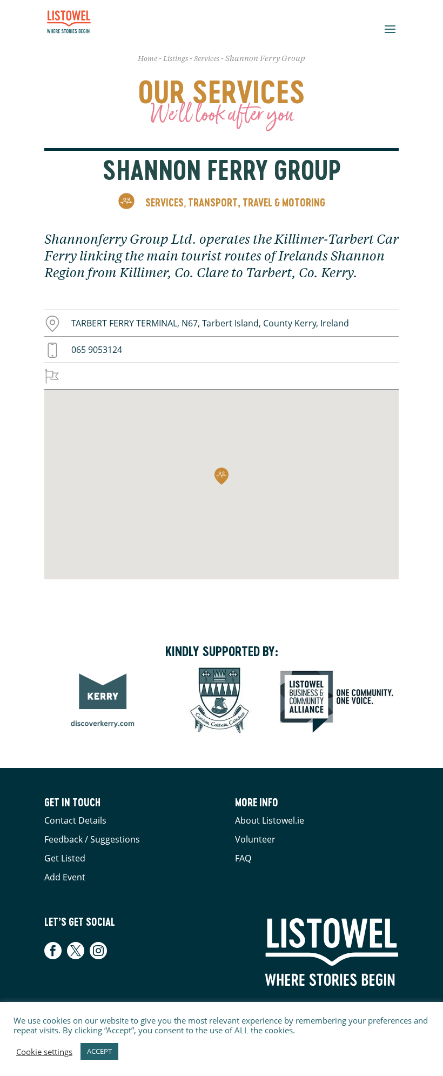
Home (147, 59)
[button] (221, 476)
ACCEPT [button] (99, 1051)
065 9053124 (96, 350)
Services (206, 59)
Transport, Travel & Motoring (256, 202)
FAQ (243, 858)
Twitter (75, 950)
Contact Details (75, 820)
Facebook (54, 950)
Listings (175, 59)
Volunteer (255, 839)
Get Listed (64, 858)
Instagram (98, 950)
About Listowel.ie (269, 820)
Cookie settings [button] (44, 1052)
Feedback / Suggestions (92, 839)
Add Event (64, 877)
